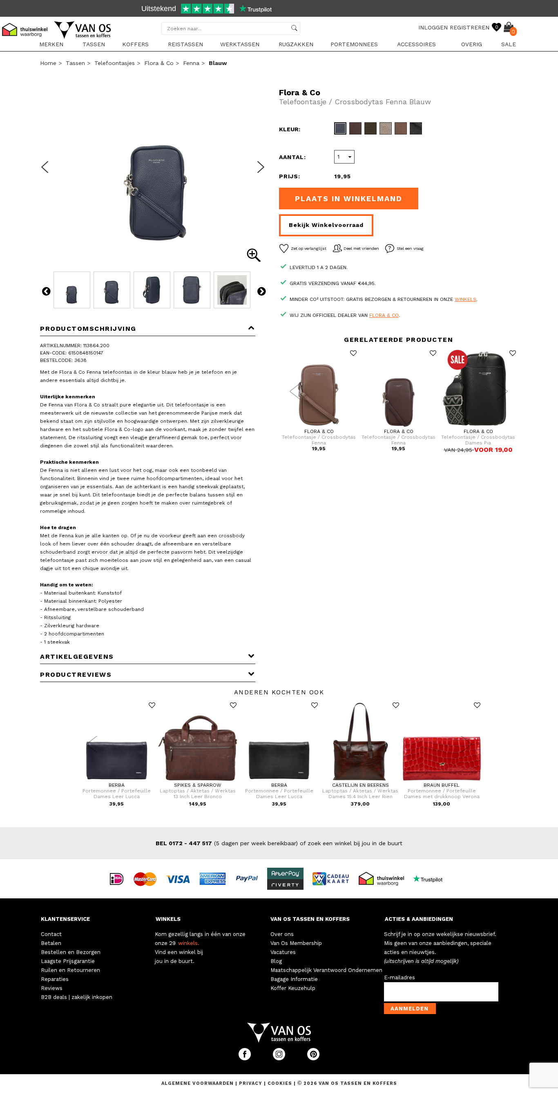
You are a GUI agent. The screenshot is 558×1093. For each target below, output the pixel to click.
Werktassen (239, 44)
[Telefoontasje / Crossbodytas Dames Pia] (478, 427)
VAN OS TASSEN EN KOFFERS (310, 919)
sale (508, 44)
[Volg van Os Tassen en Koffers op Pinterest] (313, 1058)
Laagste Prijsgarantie (68, 961)
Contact (51, 934)
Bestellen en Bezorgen (70, 952)
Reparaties (55, 979)
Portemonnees (354, 44)
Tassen (94, 44)
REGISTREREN (469, 27)
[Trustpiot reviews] (431, 878)
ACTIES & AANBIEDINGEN (419, 919)
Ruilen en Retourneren (70, 970)
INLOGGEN (433, 27)
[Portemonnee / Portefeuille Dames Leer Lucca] (116, 780)
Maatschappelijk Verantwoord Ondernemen (326, 970)
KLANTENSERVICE (65, 919)
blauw (218, 63)
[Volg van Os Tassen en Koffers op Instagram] (280, 1058)
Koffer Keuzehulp (292, 988)
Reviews (51, 988)
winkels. (188, 943)
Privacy (251, 1083)
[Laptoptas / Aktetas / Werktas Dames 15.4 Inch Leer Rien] (360, 780)
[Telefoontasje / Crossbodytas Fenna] (319, 427)
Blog (276, 961)
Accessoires (416, 44)
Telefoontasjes (114, 63)
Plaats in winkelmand (348, 198)
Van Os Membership (296, 943)
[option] (279, 9)
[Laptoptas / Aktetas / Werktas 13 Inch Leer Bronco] (198, 780)
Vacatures (283, 952)
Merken (51, 44)
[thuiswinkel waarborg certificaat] (385, 878)
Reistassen (185, 44)
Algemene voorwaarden (198, 1083)
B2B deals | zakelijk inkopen (76, 997)
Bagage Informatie (294, 979)
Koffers (135, 44)
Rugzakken (296, 44)
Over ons (282, 934)
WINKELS (168, 919)
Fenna (191, 63)
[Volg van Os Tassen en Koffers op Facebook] (245, 1058)
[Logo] (83, 37)
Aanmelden (410, 1008)
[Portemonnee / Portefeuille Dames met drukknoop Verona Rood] (441, 780)
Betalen (51, 943)
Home (48, 63)
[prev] (47, 172)
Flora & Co (159, 63)
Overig (471, 44)
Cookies (280, 1083)
